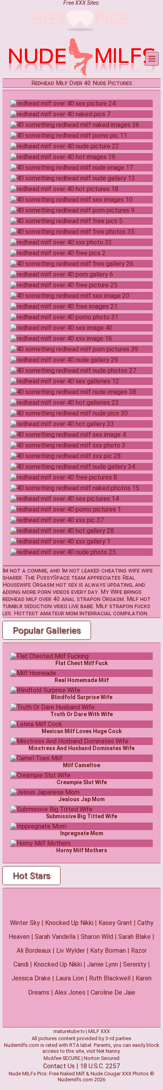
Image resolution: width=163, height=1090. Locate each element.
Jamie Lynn (102, 964)
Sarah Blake (134, 936)
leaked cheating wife (111, 570)
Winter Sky (25, 923)
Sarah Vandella (55, 936)
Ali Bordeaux (34, 950)
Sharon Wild (97, 936)
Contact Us (59, 1066)
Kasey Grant (115, 923)
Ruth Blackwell (110, 978)
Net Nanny (108, 1051)
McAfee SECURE (62, 1058)
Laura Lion (70, 978)
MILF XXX (99, 1031)
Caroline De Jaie (113, 992)
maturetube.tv (69, 1031)
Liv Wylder (70, 950)
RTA (74, 1045)
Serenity (134, 964)
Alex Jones (70, 992)
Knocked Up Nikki (69, 923)
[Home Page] (81, 74)
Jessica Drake (31, 978)
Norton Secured (101, 1058)
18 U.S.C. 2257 (100, 1066)
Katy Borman (108, 950)
